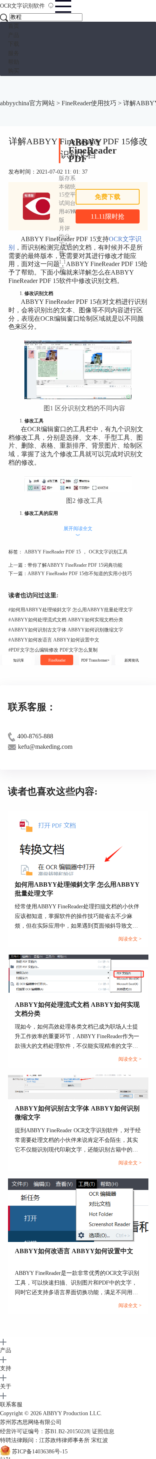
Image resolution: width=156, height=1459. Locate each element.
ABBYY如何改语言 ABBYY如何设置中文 (53, 640)
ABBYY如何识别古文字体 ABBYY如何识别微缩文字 (65, 630)
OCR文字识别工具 (108, 552)
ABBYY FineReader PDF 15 (52, 552)
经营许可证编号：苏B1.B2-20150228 (44, 1431)
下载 (13, 44)
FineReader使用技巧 (89, 103)
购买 (13, 71)
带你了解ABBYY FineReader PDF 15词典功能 (75, 565)
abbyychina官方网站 (27, 103)
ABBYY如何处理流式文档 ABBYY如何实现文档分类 (65, 620)
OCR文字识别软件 (23, 6)
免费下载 (107, 196)
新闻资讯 (131, 660)
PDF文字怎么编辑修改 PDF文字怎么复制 (53, 650)
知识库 (18, 660)
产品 (13, 35)
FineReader (57, 660)
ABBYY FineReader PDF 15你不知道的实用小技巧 (80, 573)
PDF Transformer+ (95, 660)
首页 (13, 26)
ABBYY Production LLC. (72, 1413)
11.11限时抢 (107, 216)
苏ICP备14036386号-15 (40, 1452)
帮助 (13, 62)
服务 (13, 53)
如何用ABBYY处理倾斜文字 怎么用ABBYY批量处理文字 (70, 610)
